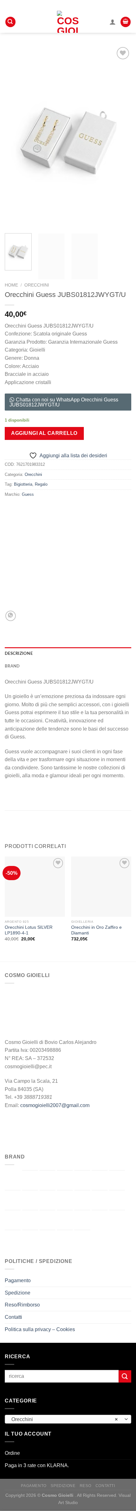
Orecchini (36, 285)
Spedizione (17, 1292)
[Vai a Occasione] (65, 1219)
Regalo (41, 484)
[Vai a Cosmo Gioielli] (117, 1180)
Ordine (12, 1453)
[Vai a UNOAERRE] (65, 1240)
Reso (85, 1486)
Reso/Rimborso (22, 1304)
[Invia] (125, 1376)
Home (11, 285)
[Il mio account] (112, 22)
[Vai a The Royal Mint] (30, 1240)
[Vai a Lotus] (30, 1220)
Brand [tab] (12, 666)
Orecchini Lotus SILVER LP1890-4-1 (29, 930)
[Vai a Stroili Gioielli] (13, 1240)
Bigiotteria (23, 484)
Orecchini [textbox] (64, 1419)
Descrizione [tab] (19, 653)
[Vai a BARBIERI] (47, 1180)
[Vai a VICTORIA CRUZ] (82, 1240)
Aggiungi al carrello (44, 433)
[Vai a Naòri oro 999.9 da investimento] (47, 1220)
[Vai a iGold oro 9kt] (82, 1200)
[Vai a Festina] (47, 1200)
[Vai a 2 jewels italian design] (13, 1180)
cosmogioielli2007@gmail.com (55, 1105)
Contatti (13, 1317)
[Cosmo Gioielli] (68, 22)
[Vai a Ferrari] (30, 1200)
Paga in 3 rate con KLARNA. (37, 1465)
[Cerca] (10, 22)
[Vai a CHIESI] (100, 1180)
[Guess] (56, 559)
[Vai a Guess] (65, 1200)
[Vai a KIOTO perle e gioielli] (100, 1200)
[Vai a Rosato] (117, 1220)
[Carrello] (126, 22)
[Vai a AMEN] (30, 1180)
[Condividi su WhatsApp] (10, 616)
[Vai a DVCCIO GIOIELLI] (13, 1200)
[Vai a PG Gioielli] (100, 1220)
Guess (28, 494)
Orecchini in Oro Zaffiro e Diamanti (96, 930)
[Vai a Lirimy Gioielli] (13, 1220)
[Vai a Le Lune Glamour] (117, 1200)
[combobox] (68, 1419)
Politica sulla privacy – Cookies (40, 1329)
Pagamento (18, 1280)
